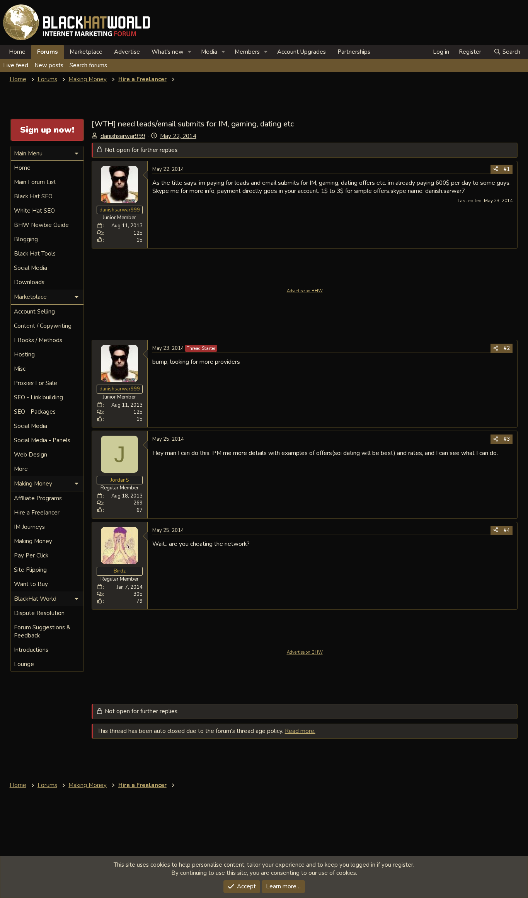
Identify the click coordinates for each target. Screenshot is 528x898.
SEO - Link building (38, 397)
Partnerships (353, 52)
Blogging (26, 239)
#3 (507, 439)
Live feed (15, 65)
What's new (168, 52)
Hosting (24, 354)
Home (17, 52)
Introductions (31, 650)
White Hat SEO (34, 211)
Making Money (33, 541)
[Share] (496, 169)
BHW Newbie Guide (41, 225)
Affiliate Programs (38, 498)
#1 (507, 169)
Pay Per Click (31, 555)
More (21, 469)
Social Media (30, 268)
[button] (189, 52)
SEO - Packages (35, 412)
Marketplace (86, 52)
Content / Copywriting (43, 326)
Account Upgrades (301, 52)
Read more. (300, 731)
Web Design (30, 454)
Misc (20, 369)
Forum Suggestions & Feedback (42, 631)
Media (209, 52)
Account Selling (34, 311)
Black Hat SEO (33, 196)
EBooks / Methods (38, 340)
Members (247, 52)
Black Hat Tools (35, 253)
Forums (47, 52)
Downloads (29, 282)
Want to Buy (31, 584)
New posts (48, 65)
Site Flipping (30, 570)
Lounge (24, 664)
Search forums (88, 65)
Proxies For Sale (35, 383)
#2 (507, 348)
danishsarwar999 (122, 136)
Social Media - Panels (42, 440)
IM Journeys (29, 527)
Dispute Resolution (39, 613)
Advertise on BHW (305, 291)
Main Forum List (35, 182)
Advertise (127, 52)
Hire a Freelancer (37, 512)
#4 (507, 530)
